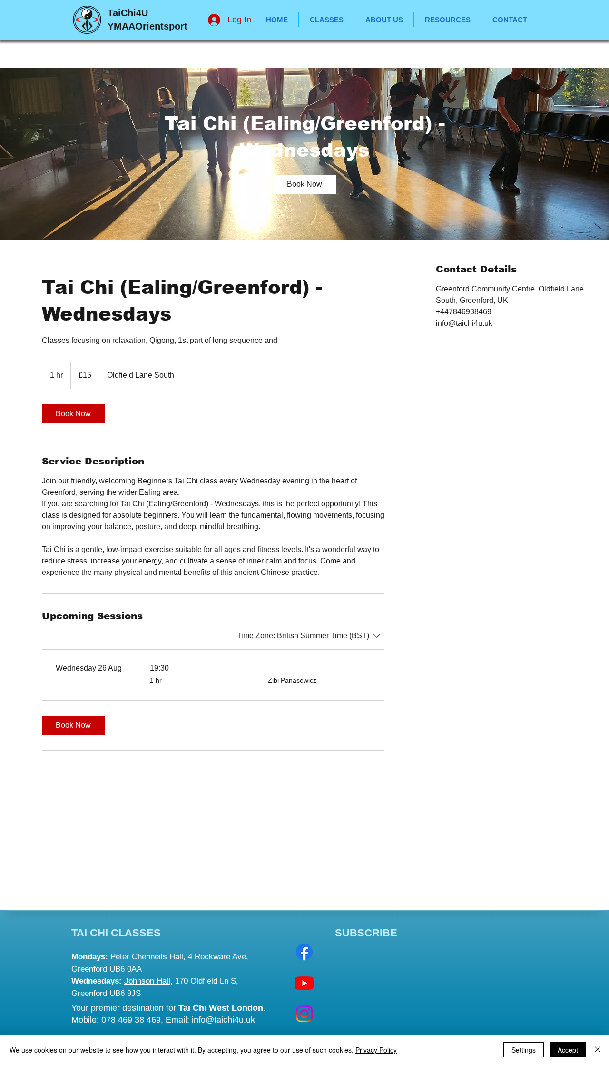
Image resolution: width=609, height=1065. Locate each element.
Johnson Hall (147, 980)
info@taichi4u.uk (223, 1020)
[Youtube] (304, 983)
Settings (523, 1050)
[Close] (597, 1049)
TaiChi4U (128, 13)
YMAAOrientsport (147, 26)
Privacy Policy (376, 1050)
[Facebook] (304, 952)
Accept (568, 1050)
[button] (447, 19)
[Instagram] (304, 1014)
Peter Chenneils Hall (146, 956)
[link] (304, 184)
